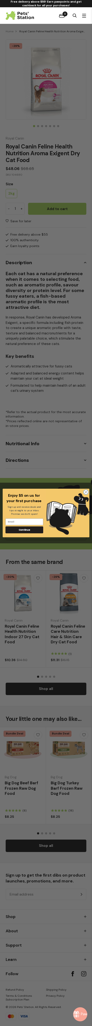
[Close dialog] (86, 492)
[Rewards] (80, 1014)
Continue (24, 529)
